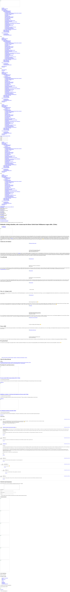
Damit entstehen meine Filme (7, 59)
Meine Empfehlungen (4, 10)
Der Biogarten (7, 22)
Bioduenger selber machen (8, 86)
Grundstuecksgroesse (6, 34)
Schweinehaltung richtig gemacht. (9, 28)
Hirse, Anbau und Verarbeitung (9, 17)
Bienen (3, 357)
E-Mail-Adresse (2, 492)
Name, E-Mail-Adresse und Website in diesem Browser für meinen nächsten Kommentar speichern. (14, 495)
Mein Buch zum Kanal (5, 8)
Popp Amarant (7, 19)
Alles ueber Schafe (7, 45)
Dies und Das (6, 357)
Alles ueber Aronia (7, 18)
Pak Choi (6, 76)
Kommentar (2, 489)
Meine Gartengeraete (6, 30)
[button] (35, 36)
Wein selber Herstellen (6, 97)
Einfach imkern (7, 26)
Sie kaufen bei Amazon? (4, 220)
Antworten (4, 424)
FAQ (2, 32)
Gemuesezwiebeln (7, 75)
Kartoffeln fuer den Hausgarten (9, 25)
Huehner (19, 253)
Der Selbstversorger (7, 24)
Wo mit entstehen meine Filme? (8, 64)
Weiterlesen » (2, 382)
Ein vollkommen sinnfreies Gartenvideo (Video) (8, 410)
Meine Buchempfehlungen (7, 11)
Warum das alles (4, 9)
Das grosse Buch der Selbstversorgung (10, 20)
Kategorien (3, 70)
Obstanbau (15, 357)
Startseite (3, 37)
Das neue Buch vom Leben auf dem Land (10, 56)
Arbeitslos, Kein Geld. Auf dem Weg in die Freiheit (9, 427)
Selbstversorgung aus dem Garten (9, 89)
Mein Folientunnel (4, 66)
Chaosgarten (4, 443)
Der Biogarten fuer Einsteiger (9, 27)
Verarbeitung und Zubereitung (20, 357)
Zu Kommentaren (6, 33)
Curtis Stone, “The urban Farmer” (9, 13)
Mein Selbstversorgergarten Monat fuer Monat (11, 51)
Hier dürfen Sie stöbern (3, 219)
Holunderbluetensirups (3, 269)
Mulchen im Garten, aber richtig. (9, 16)
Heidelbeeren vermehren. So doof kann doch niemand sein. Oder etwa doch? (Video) (14, 394)
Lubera (12, 238)
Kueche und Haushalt (6, 31)
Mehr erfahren (2, 209)
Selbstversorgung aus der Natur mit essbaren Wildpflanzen (12, 23)
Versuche (26, 357)
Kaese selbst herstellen (8, 48)
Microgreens (6, 15)
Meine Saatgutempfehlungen (7, 40)
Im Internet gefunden (10, 357)
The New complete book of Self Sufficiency (10, 29)
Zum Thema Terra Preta (8, 14)
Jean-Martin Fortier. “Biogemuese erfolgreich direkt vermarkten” (13, 78)
